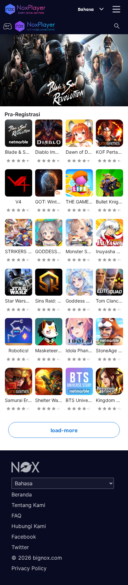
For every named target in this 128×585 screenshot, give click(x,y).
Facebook (23, 536)
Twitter (20, 547)
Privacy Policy (29, 568)
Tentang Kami (28, 505)
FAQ (16, 515)
